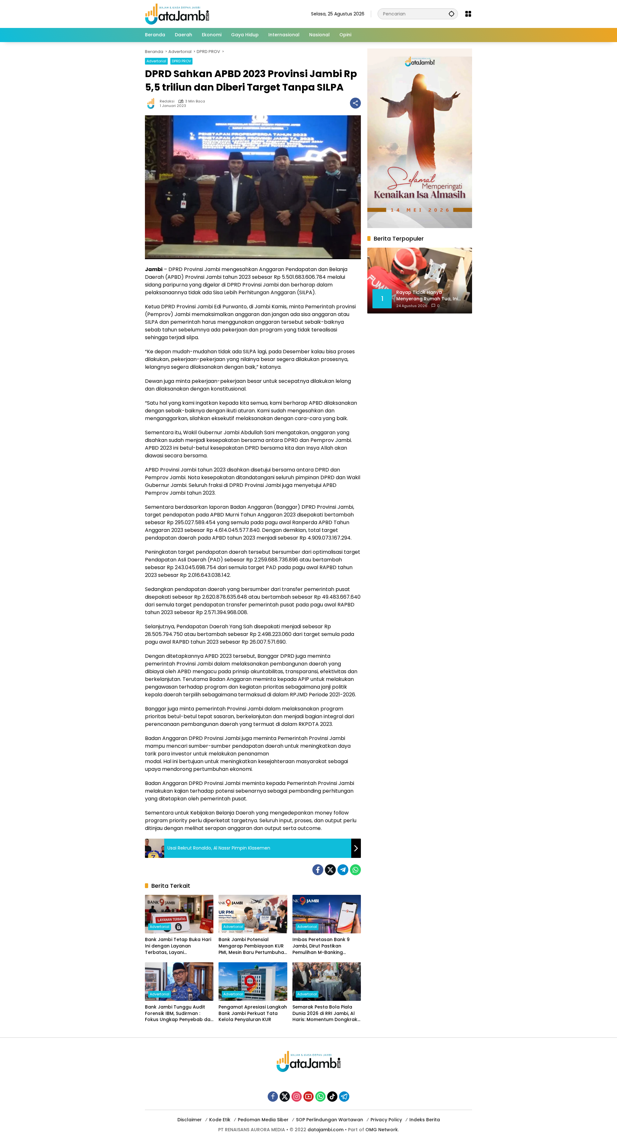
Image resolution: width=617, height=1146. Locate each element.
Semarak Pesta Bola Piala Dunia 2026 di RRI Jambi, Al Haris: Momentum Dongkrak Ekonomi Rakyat (324, 1013)
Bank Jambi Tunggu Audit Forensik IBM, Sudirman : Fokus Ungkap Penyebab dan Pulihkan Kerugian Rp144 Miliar (179, 1013)
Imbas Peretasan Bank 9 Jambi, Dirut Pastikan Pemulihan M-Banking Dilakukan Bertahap (321, 946)
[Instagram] (296, 1096)
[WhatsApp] (355, 869)
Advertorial (156, 61)
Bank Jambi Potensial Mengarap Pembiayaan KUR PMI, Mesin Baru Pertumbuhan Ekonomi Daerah (253, 946)
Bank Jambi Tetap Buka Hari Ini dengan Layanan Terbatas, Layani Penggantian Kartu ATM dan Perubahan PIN (178, 946)
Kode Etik (219, 1119)
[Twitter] (330, 869)
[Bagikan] (355, 103)
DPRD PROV (181, 61)
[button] (451, 13)
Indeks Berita (424, 1119)
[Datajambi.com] (177, 13)
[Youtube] (308, 1096)
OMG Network (381, 1129)
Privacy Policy (386, 1119)
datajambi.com (326, 1129)
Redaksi (167, 101)
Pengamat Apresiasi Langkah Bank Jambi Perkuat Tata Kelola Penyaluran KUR (253, 1013)
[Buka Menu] (468, 14)
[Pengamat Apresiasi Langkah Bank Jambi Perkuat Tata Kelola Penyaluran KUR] (253, 981)
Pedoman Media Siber (263, 1119)
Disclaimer (189, 1119)
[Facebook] (317, 869)
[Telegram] (342, 869)
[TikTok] (332, 1096)
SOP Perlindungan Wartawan (329, 1119)
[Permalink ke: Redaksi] (152, 103)
